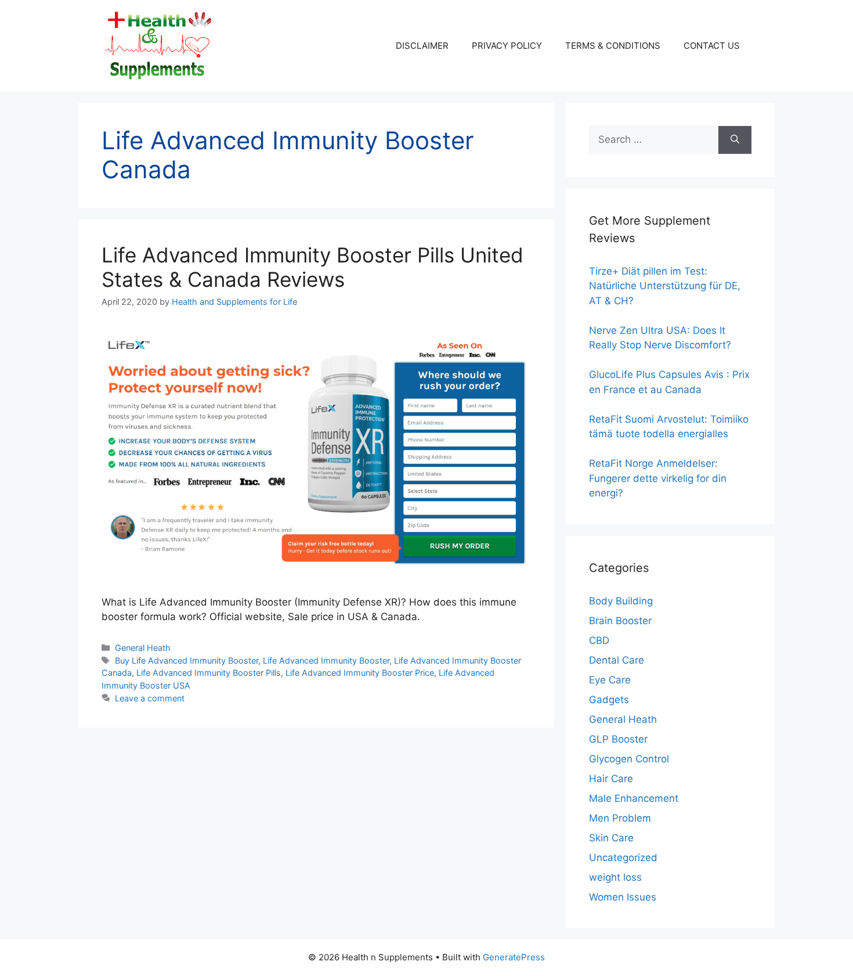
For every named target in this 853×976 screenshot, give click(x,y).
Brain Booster (620, 620)
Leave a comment (150, 698)
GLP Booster (618, 739)
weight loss (615, 877)
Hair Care (611, 778)
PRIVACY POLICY (507, 45)
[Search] (734, 140)
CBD (599, 640)
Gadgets (609, 699)
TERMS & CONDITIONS (612, 45)
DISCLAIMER (422, 45)
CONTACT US (712, 45)
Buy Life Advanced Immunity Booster (186, 660)
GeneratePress (514, 957)
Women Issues (622, 897)
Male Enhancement (633, 798)
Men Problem (620, 818)
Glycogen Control (629, 759)
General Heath (143, 648)
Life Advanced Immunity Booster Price (359, 673)
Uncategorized (623, 857)
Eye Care (610, 680)
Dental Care (616, 660)
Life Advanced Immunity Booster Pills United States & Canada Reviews (312, 267)
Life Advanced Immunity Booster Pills (208, 673)
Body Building (621, 601)
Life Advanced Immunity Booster (326, 660)
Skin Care (611, 838)
